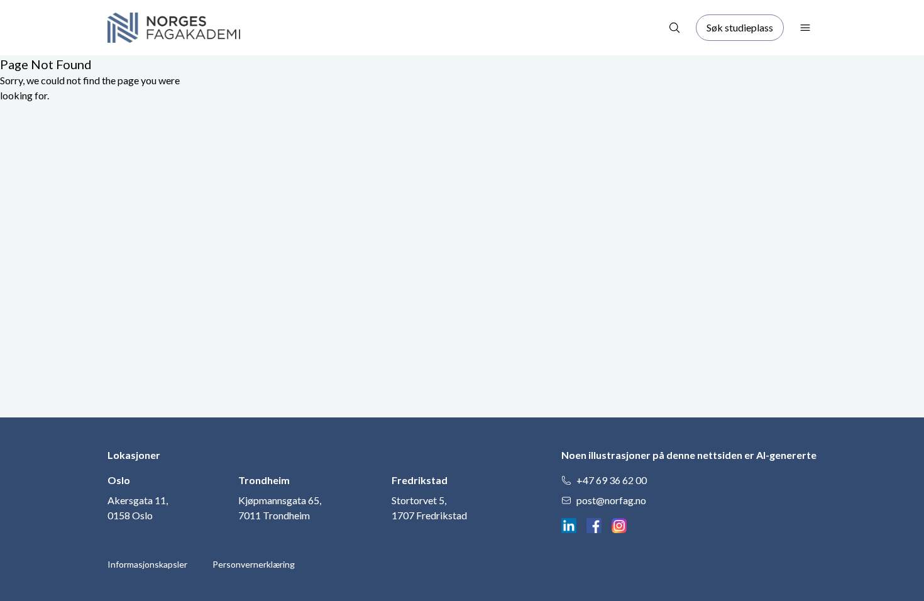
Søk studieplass (740, 27)
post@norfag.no (611, 500)
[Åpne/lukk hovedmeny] (805, 27)
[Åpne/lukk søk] (674, 27)
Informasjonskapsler (147, 564)
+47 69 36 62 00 (611, 480)
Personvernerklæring (253, 564)
